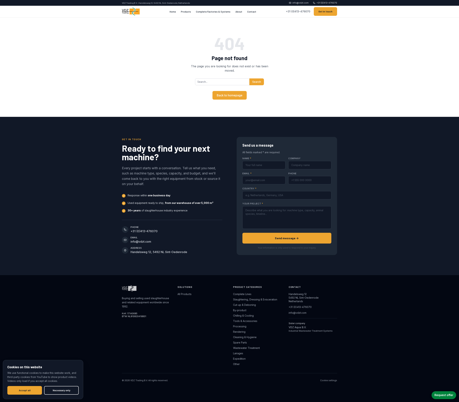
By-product (239, 310)
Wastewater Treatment (246, 347)
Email (247, 173)
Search (256, 81)
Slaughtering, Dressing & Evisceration (255, 299)
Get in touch (325, 11)
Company (294, 158)
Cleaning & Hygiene (245, 337)
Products (186, 11)
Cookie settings (328, 380)
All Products (184, 294)
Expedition (239, 358)
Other (236, 364)
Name (246, 158)
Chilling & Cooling (243, 315)
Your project (252, 203)
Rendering (239, 331)
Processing (239, 326)
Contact (251, 11)
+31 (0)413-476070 (326, 2)
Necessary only (61, 390)
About (238, 11)
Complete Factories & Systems (213, 11)
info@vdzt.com (300, 2)
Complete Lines (242, 294)
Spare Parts (240, 342)
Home (173, 11)
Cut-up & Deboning (244, 304)
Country (249, 188)
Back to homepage (229, 95)
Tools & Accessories (245, 320)
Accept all (25, 390)
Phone (292, 173)
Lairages (238, 353)
